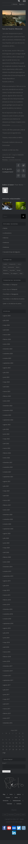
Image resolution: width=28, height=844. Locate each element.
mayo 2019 (6, 590)
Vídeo (21, 273)
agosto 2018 (6, 628)
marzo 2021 (6, 500)
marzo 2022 (6, 448)
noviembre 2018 (8, 614)
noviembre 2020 (8, 519)
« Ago (4, 753)
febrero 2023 (7, 396)
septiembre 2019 (8, 576)
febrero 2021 (7, 505)
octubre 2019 (7, 571)
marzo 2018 (6, 652)
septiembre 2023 (8, 363)
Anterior (15, 4)
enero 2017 (6, 718)
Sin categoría (14, 273)
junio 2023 (6, 377)
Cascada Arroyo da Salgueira (11, 252)
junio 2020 (6, 543)
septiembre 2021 (8, 477)
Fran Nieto (19, 185)
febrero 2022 (7, 453)
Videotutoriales (17, 800)
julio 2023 (6, 372)
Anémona (6, 242)
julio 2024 (6, 320)
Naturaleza (11, 814)
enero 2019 (6, 604)
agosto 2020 (6, 533)
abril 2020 (6, 552)
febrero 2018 (7, 656)
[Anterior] (3, 206)
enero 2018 (6, 661)
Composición (21, 154)
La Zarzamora (7, 233)
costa (5, 814)
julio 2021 (6, 486)
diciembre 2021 (7, 462)
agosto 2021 (6, 481)
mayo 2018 (6, 642)
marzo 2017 (6, 709)
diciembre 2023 (7, 349)
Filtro (3, 157)
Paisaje (12, 157)
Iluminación (8, 157)
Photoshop (5, 160)
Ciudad (5, 264)
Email (4, 763)
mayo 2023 (6, 382)
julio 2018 (6, 633)
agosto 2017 (6, 685)
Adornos (5, 238)
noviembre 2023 (8, 353)
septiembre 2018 (8, 623)
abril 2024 (6, 330)
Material (5, 270)
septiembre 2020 (8, 529)
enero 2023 (6, 401)
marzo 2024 (6, 334)
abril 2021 (6, 495)
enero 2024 (6, 344)
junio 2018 (6, 638)
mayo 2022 (6, 439)
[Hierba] (7, 206)
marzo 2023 (6, 391)
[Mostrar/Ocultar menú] (24, 1)
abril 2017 (6, 704)
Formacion (5, 800)
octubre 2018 (7, 619)
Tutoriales (9, 803)
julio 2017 (6, 690)
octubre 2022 (7, 415)
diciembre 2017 (7, 666)
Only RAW (12, 270)
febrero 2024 (7, 339)
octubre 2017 (7, 675)
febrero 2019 (7, 600)
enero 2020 (6, 562)
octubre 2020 (7, 524)
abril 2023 (6, 387)
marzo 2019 (6, 595)
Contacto (19, 803)
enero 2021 (6, 510)
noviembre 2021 (8, 467)
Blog (4, 794)
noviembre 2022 (8, 410)
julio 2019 (6, 585)
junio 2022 (6, 434)
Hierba (5, 228)
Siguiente (21, 4)
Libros (16, 797)
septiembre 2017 (8, 680)
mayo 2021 (6, 491)
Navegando (15, 294)
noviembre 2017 (8, 671)
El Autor (8, 797)
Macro (17, 267)
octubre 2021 (7, 472)
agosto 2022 (6, 424)
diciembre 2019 (7, 567)
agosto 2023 (6, 368)
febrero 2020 (7, 557)
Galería (19, 794)
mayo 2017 (6, 699)
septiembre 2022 (8, 420)
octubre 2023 (7, 358)
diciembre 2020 (7, 514)
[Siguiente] (24, 206)
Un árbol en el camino (18, 299)
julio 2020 (6, 538)
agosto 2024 (6, 316)
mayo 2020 (6, 548)
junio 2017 (6, 694)
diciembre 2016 (7, 723)
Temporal (14, 284)
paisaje (18, 814)
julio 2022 (6, 429)
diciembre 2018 (7, 609)
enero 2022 (6, 458)
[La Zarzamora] (21, 206)
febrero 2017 (7, 713)
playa (23, 814)
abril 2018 (6, 647)
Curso (19, 264)
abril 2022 (6, 443)
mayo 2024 (6, 325)
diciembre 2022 (7, 406)
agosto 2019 (6, 581)
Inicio (11, 794)
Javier (4, 303)
